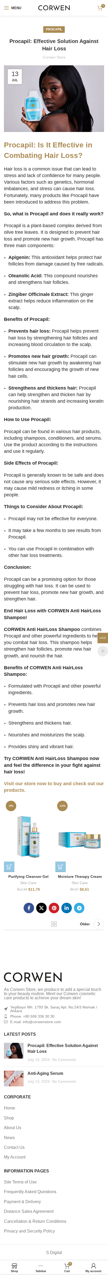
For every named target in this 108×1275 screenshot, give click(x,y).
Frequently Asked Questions (30, 1191)
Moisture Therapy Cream (80, 876)
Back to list (54, 924)
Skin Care (28, 883)
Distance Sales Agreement (28, 1211)
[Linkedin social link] (66, 908)
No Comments (64, 1060)
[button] (9, 867)
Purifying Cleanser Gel (28, 876)
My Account (14, 1157)
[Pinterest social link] (54, 908)
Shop (9, 1118)
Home (9, 1108)
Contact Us (14, 1147)
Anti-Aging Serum (45, 1073)
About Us (12, 1127)
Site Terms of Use (20, 1182)
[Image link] (33, 977)
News (9, 1137)
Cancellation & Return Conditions (35, 1221)
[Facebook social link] (29, 908)
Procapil (54, 29)
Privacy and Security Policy (29, 1231)
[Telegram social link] (79, 908)
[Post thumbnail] (14, 1052)
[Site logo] (54, 7)
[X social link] (41, 908)
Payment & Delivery (22, 1201)
